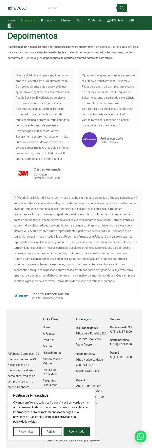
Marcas (47, 346)
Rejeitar (52, 431)
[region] (51, 414)
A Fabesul (49, 333)
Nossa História (52, 352)
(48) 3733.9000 (122, 344)
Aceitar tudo (76, 431)
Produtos (48, 340)
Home (46, 327)
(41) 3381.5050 (122, 357)
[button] (140, 436)
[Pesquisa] (122, 8)
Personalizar (26, 431)
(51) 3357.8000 (122, 331)
